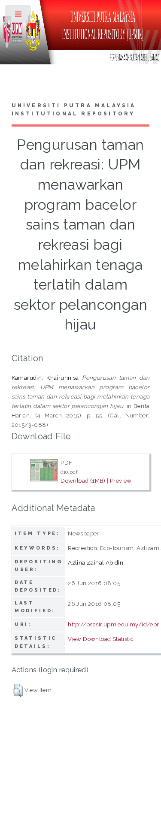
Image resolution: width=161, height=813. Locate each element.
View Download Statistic (101, 638)
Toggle (18, 16)
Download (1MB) (83, 480)
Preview (121, 480)
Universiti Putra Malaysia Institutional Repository (74, 110)
